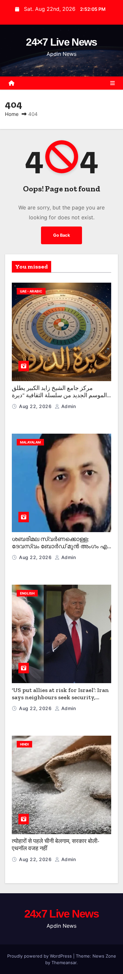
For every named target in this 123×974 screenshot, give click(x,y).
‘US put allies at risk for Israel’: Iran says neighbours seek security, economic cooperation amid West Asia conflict (60, 701)
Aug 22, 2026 (36, 406)
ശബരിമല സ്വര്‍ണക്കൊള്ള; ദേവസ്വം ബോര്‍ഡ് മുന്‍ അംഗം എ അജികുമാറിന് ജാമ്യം (59, 546)
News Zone (104, 956)
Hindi (24, 744)
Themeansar (63, 962)
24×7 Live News (61, 42)
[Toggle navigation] (112, 83)
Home (12, 114)
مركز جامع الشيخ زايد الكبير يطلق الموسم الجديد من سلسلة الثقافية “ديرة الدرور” (59, 395)
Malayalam (30, 442)
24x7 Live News (61, 913)
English (27, 593)
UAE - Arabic (31, 291)
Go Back (61, 235)
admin (68, 406)
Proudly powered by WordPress (40, 956)
